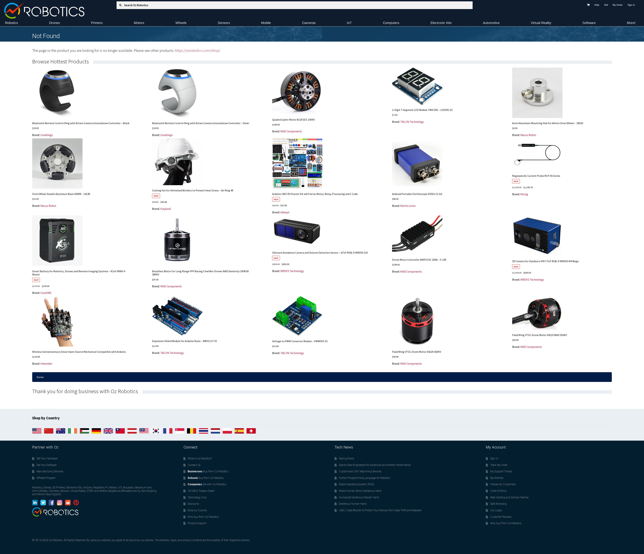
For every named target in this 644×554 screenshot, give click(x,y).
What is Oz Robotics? (200, 458)
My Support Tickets (501, 471)
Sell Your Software (47, 465)
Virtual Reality (541, 23)
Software (589, 23)
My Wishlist (496, 478)
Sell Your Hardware (47, 458)
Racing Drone (346, 458)
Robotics (11, 23)
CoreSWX (45, 293)
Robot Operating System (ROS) (356, 484)
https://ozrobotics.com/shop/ (197, 50)
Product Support (197, 523)
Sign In (631, 5)
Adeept (284, 212)
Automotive (491, 23)
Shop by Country (197, 510)
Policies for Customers (503, 484)
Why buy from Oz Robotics (203, 516)
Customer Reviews (501, 516)
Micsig (524, 194)
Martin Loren (408, 206)
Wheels (180, 23)
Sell (606, 5)
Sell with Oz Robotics (207, 484)
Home (40, 377)
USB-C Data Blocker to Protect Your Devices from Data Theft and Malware (380, 510)
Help (596, 5)
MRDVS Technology (292, 271)
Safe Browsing (498, 503)
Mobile (266, 23)
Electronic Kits (441, 23)
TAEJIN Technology (412, 122)
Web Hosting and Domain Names (509, 497)
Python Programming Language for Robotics (364, 478)
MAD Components (291, 131)
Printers (97, 23)
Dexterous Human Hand (352, 503)
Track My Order (498, 465)
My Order (618, 5)
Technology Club (197, 497)
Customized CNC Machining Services (360, 471)
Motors (139, 23)
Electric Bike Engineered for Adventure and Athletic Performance (375, 465)
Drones (54, 23)
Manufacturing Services (50, 471)
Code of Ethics (498, 490)
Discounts (193, 503)
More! (631, 23)
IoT (349, 23)
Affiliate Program (46, 478)
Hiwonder (46, 363)
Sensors (224, 23)
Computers (391, 23)
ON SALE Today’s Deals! (201, 490)
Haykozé (165, 209)
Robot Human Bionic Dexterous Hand (360, 490)
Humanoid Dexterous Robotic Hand (359, 497)
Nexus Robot (528, 135)
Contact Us (194, 465)
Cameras (309, 23)
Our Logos (496, 510)
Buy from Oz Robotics (208, 471)
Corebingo (46, 135)
